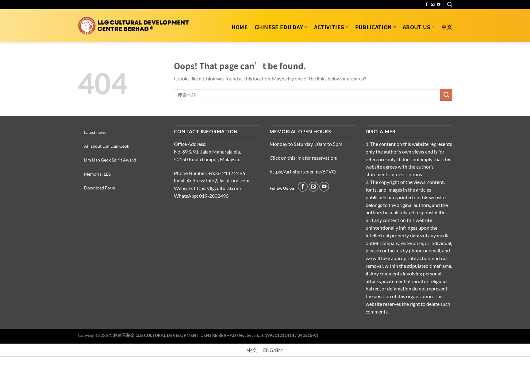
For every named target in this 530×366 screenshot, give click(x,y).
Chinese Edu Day (279, 27)
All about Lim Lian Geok (106, 146)
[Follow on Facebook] (427, 4)
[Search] (449, 4)
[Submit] (446, 94)
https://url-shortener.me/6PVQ (303, 171)
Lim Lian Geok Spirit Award (110, 159)
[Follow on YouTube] (438, 4)
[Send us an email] (433, 4)
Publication (373, 27)
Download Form (99, 187)
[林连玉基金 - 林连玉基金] (134, 26)
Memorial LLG (97, 174)
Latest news (95, 132)
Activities (329, 27)
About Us (417, 27)
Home (240, 27)
